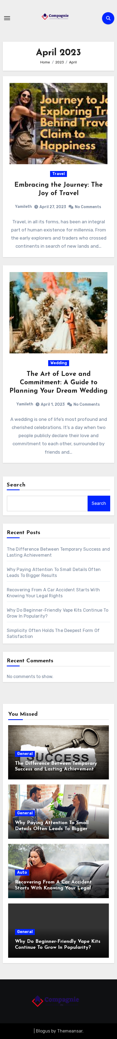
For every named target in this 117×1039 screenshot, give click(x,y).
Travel (58, 174)
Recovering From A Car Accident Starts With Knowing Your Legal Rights (53, 888)
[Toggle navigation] (7, 18)
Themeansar (69, 1031)
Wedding (58, 363)
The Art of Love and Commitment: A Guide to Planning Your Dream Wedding (58, 382)
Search (16, 485)
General (25, 753)
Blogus (43, 1031)
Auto (22, 872)
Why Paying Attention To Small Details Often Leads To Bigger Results (52, 829)
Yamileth (23, 206)
